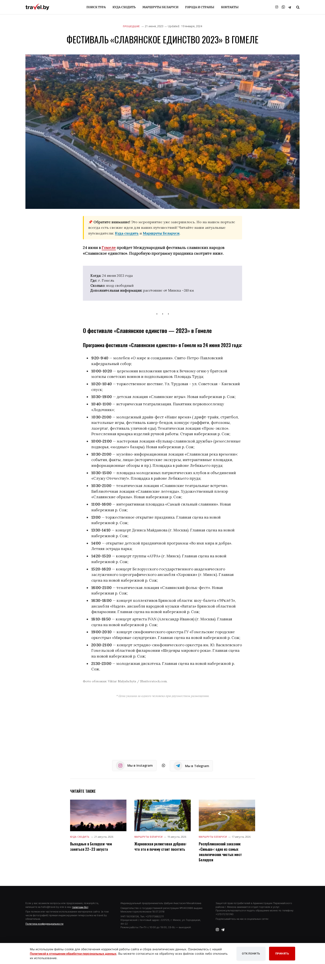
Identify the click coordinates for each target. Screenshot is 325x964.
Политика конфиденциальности (44, 923)
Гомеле (109, 247)
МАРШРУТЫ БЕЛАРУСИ (148, 836)
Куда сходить (124, 7)
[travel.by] (37, 7)
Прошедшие (131, 26)
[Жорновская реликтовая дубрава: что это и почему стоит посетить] (162, 815)
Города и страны (199, 7)
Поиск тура (96, 7)
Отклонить (251, 953)
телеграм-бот (80, 907)
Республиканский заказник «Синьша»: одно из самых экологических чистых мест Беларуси (220, 851)
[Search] (297, 7)
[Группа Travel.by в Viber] (283, 7)
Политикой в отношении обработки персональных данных (73, 953)
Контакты (230, 7)
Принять (282, 953)
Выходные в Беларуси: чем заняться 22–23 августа (91, 846)
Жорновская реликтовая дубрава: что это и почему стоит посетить (160, 846)
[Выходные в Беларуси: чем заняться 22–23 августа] (98, 815)
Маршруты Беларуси (160, 7)
